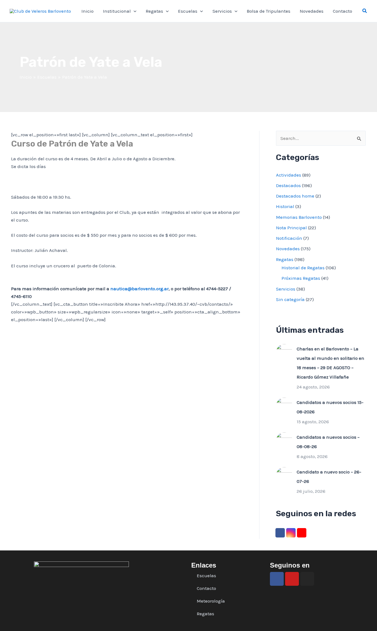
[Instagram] (291, 532)
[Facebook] (280, 532)
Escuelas (187, 11)
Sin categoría (290, 299)
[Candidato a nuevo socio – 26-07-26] (284, 475)
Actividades (288, 175)
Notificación (289, 238)
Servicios (222, 11)
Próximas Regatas (301, 278)
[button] (364, 11)
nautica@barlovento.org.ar (139, 288)
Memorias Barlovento (299, 217)
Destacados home (295, 196)
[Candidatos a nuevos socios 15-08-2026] (284, 405)
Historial (285, 206)
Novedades (311, 11)
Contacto (342, 11)
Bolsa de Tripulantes (268, 11)
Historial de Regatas (303, 267)
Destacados (288, 185)
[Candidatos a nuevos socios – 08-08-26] (284, 440)
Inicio (87, 11)
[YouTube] (301, 532)
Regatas (154, 11)
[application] (133, 11)
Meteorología (211, 601)
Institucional (117, 11)
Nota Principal (291, 227)
